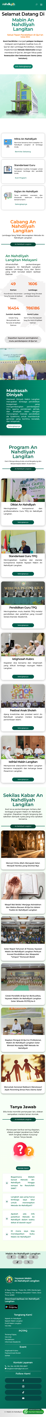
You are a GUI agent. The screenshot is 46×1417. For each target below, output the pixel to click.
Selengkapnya (21, 204)
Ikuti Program (21, 178)
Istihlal (7, 1355)
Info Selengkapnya (23, 66)
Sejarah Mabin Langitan (14, 1321)
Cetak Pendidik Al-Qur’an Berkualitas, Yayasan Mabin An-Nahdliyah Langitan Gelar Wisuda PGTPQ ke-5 (23, 998)
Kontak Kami (23, 1168)
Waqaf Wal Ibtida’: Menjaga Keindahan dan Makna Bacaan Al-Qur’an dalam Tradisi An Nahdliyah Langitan (23, 907)
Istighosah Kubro (11, 1351)
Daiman (9, 274)
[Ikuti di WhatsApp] (33, 1257)
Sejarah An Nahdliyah (13, 1318)
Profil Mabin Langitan (13, 1323)
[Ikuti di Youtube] (23, 1398)
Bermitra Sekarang (23, 152)
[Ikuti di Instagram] (22, 1257)
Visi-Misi (8, 1326)
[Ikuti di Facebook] (11, 1257)
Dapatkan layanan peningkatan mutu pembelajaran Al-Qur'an (23, 339)
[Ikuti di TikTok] (17, 1262)
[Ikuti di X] (28, 1262)
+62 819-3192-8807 (20, 1366)
